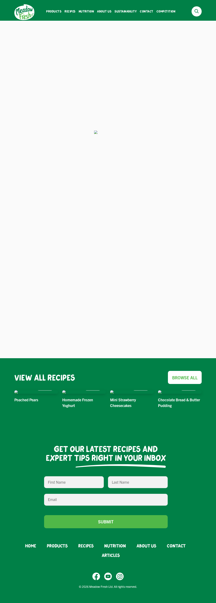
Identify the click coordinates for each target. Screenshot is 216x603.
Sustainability (126, 11)
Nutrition (86, 11)
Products (53, 11)
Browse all (185, 377)
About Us (104, 11)
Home (30, 545)
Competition (166, 11)
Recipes (70, 11)
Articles (111, 555)
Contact (146, 11)
